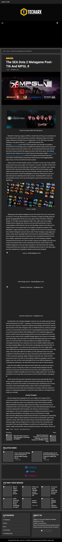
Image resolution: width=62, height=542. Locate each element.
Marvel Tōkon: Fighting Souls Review (15, 490)
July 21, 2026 (18, 459)
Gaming (8, 58)
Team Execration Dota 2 (25, 429)
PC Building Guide (7, 533)
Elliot (8, 69)
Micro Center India (49, 540)
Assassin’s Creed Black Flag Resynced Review (54, 490)
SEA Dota (16, 429)
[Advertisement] (31, 36)
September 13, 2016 (15, 69)
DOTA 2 (11, 429)
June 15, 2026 (35, 505)
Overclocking (6, 530)
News (12, 58)
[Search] (59, 22)
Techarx (35, 519)
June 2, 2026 (46, 459)
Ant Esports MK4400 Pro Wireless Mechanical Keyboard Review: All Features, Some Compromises (55, 507)
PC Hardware (6, 519)
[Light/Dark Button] (56, 23)
